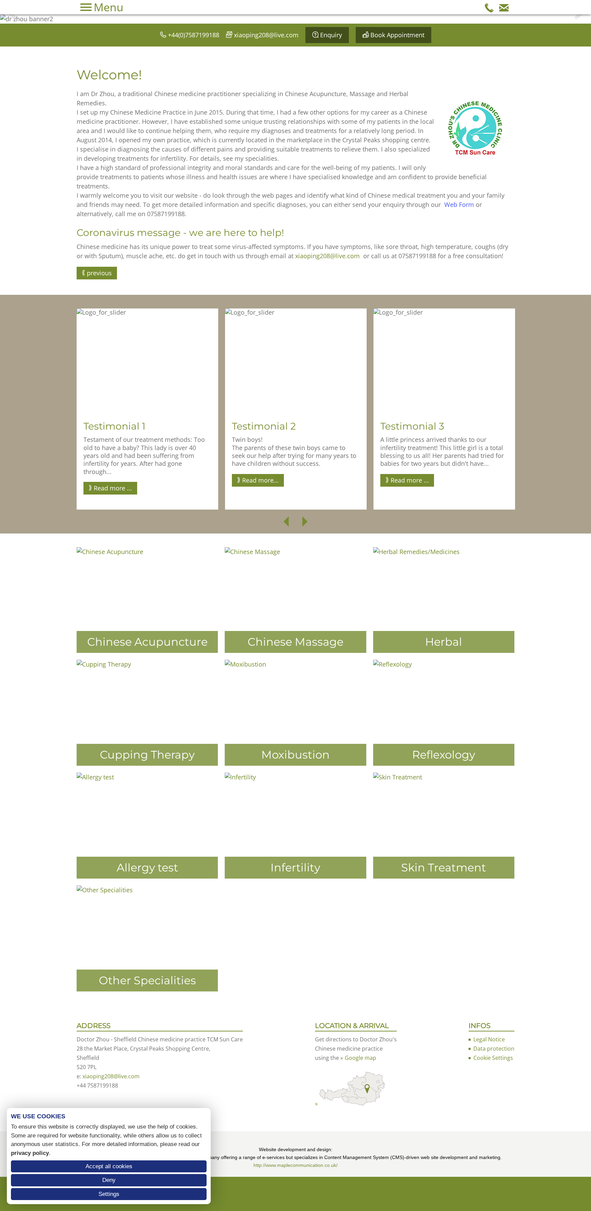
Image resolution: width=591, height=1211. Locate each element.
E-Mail (503, 7)
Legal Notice (489, 1039)
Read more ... (113, 488)
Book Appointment (397, 35)
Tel (489, 7)
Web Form (459, 204)
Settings (108, 1194)
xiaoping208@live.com (266, 35)
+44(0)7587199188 (193, 35)
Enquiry (331, 35)
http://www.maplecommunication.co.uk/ (295, 1165)
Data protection (493, 1048)
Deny (109, 1180)
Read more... (260, 480)
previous (99, 273)
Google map (360, 1058)
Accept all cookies (109, 1166)
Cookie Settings (493, 1058)
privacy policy (30, 1153)
